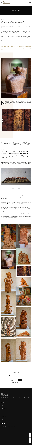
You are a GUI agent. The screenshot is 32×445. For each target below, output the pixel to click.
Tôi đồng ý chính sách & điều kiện (16, 382)
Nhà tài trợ (3, 419)
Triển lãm (3, 406)
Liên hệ (2, 405)
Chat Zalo (30, 437)
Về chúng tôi (3, 415)
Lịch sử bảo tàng (4, 416)
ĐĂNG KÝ (20, 380)
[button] (13, 188)
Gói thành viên (3, 408)
